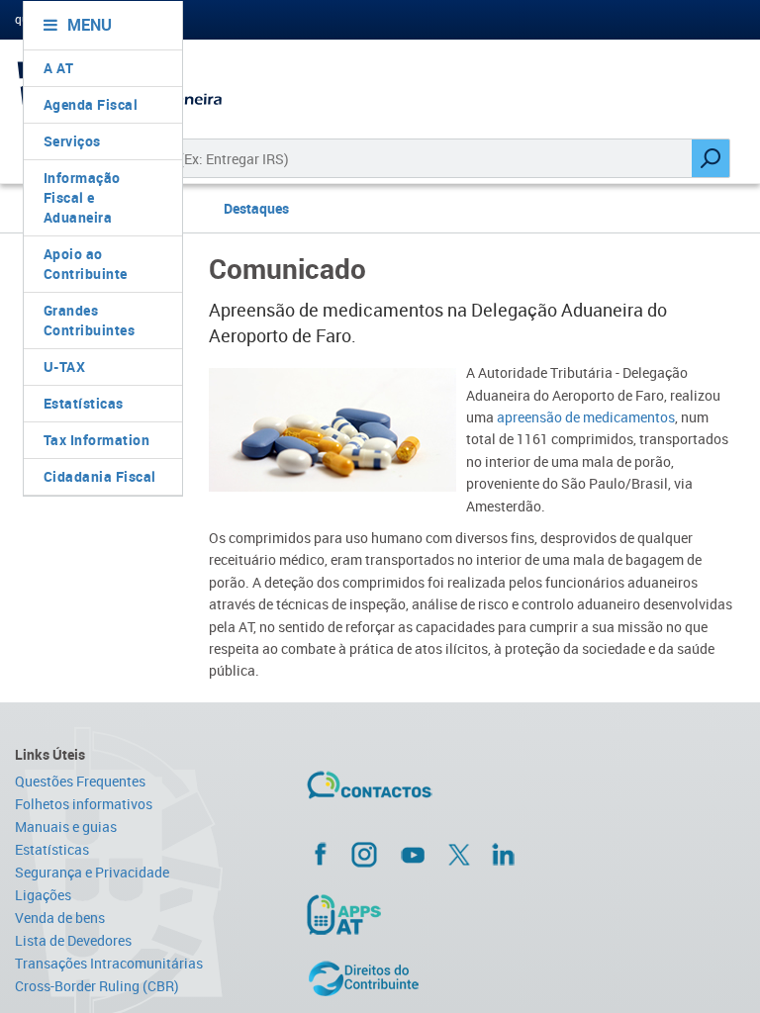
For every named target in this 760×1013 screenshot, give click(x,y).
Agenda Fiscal (91, 104)
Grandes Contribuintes (90, 320)
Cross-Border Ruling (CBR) (97, 985)
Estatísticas (84, 403)
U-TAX (65, 366)
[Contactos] (427, 792)
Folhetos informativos (83, 803)
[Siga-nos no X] (459, 855)
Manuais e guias (66, 826)
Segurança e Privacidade (92, 872)
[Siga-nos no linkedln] (503, 854)
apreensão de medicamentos (586, 417)
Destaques (256, 208)
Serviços (72, 141)
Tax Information (97, 439)
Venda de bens (60, 917)
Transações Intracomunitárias (109, 963)
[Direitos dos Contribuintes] (429, 978)
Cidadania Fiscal (100, 476)
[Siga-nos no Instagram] (364, 854)
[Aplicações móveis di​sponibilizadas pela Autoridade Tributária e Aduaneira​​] (429, 914)
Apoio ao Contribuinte (86, 263)
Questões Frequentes (80, 781)
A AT (59, 67)
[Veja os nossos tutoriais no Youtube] (412, 855)
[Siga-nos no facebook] (429, 854)
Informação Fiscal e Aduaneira (82, 197)
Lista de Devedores (73, 940)
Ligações (43, 894)
